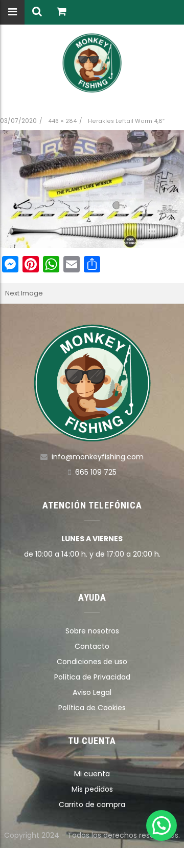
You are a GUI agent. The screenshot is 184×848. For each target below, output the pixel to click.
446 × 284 (62, 121)
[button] (161, 825)
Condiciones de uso (92, 661)
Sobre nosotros (92, 631)
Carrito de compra (92, 804)
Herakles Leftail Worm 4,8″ (126, 121)
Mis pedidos (92, 789)
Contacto (92, 646)
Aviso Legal (92, 692)
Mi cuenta (92, 774)
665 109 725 (96, 472)
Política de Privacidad (92, 677)
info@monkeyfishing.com (98, 457)
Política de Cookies (92, 708)
